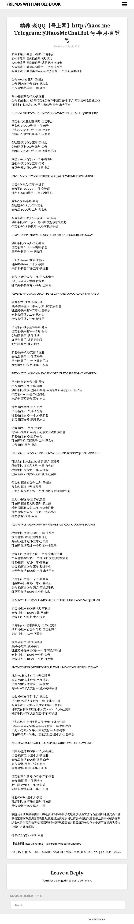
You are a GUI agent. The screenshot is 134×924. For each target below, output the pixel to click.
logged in (62, 880)
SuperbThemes (96, 919)
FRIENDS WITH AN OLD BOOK (34, 4)
